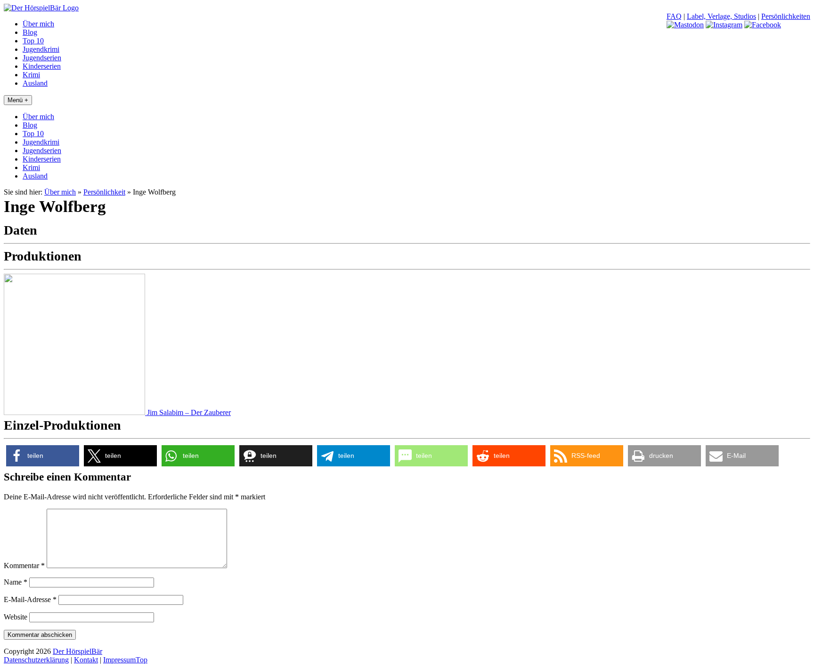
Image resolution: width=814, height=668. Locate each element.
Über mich (38, 24)
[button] (42, 455)
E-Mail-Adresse (30, 599)
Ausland (35, 83)
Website (15, 617)
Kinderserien (42, 66)
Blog (30, 32)
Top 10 (33, 41)
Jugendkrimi (41, 49)
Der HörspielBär (77, 651)
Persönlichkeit (104, 192)
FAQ (674, 16)
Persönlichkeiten (785, 16)
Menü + (18, 100)
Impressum (119, 660)
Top (141, 660)
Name (15, 582)
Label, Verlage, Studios (721, 16)
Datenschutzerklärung (36, 660)
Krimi (31, 75)
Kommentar (24, 566)
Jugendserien (42, 58)
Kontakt (86, 660)
